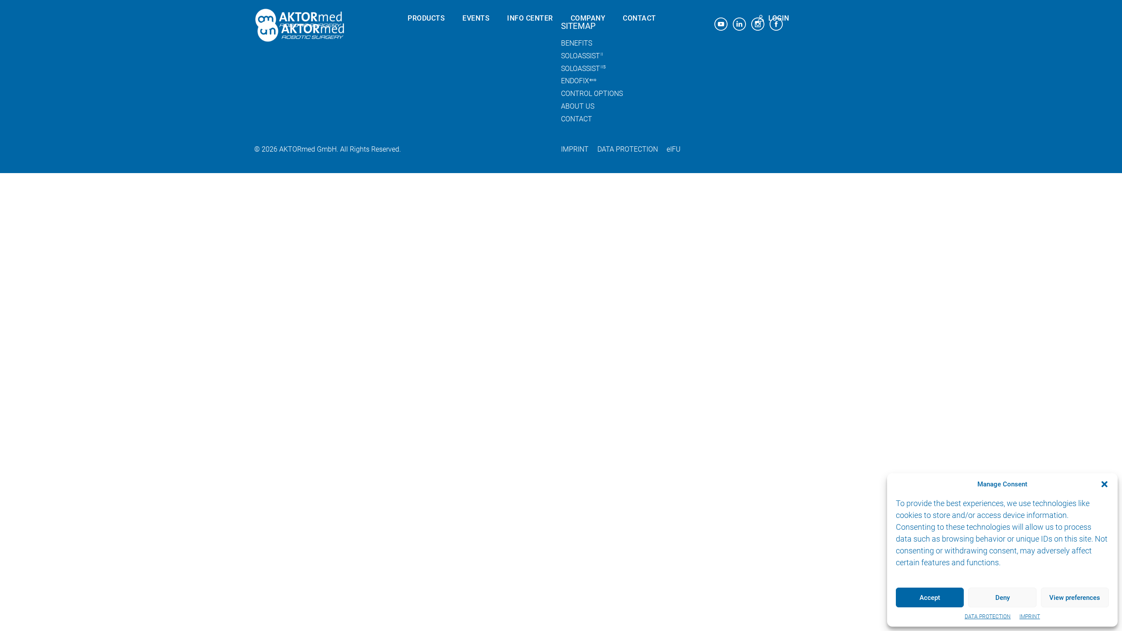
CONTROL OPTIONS (440, 98)
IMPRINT (1029, 616)
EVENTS (476, 18)
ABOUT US (577, 106)
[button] (1104, 484)
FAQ (514, 83)
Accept (930, 598)
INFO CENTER (530, 18)
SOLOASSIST (430, 69)
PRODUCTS (426, 18)
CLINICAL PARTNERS (605, 69)
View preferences (1074, 598)
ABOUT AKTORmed (602, 39)
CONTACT (639, 18)
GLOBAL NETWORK (602, 54)
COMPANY (588, 18)
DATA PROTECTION (988, 616)
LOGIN (778, 18)
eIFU (674, 149)
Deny (1002, 598)
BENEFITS (424, 39)
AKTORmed (301, 20)
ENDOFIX (426, 54)
